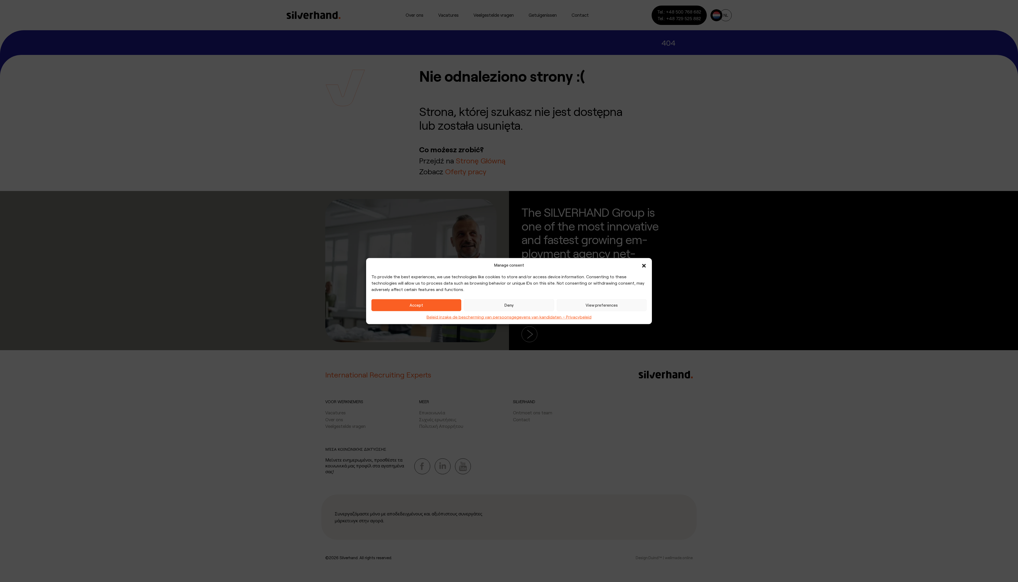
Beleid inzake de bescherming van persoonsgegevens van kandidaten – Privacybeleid (509, 316)
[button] (644, 265)
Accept (416, 305)
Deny (509, 305)
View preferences (602, 305)
